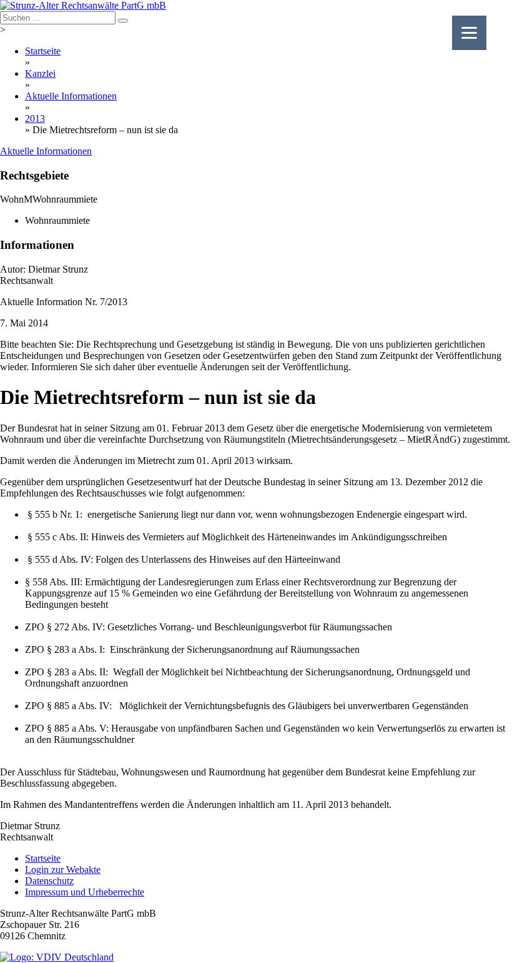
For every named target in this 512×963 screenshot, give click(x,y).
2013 (35, 118)
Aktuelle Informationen (71, 96)
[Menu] (469, 33)
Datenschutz (49, 880)
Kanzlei (40, 73)
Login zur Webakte (63, 869)
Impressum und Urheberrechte (84, 892)
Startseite (43, 51)
